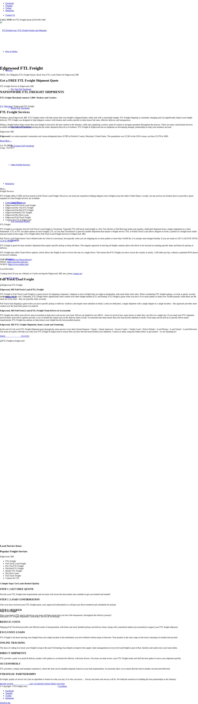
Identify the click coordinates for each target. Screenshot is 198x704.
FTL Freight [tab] (5, 224)
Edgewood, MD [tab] (7, 132)
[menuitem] (101, 15)
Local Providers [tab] (6, 269)
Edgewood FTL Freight (15, 203)
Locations (62, 686)
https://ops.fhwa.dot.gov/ (17, 262)
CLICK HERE (6, 241)
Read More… (6, 141)
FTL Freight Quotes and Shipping (42, 686)
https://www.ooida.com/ (18, 264)
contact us (77, 273)
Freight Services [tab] (7, 191)
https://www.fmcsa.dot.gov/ (20, 259)
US (1, 106)
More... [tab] (3, 189)
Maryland (8, 106)
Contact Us (10, 15)
